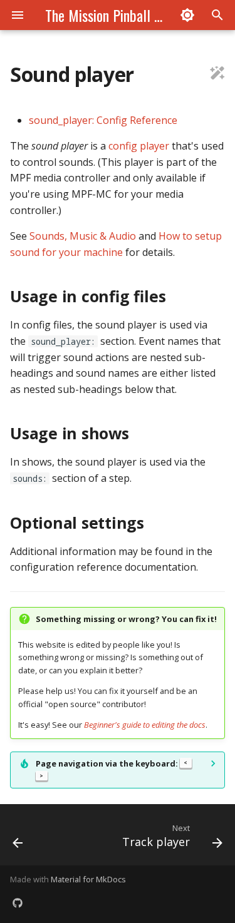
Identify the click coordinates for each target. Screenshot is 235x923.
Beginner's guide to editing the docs (145, 724)
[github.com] (18, 903)
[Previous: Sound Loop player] (18, 838)
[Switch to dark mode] (187, 15)
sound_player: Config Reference (103, 120)
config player (138, 146)
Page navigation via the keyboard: (111, 768)
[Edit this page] (217, 74)
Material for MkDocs (88, 879)
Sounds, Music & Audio (82, 236)
